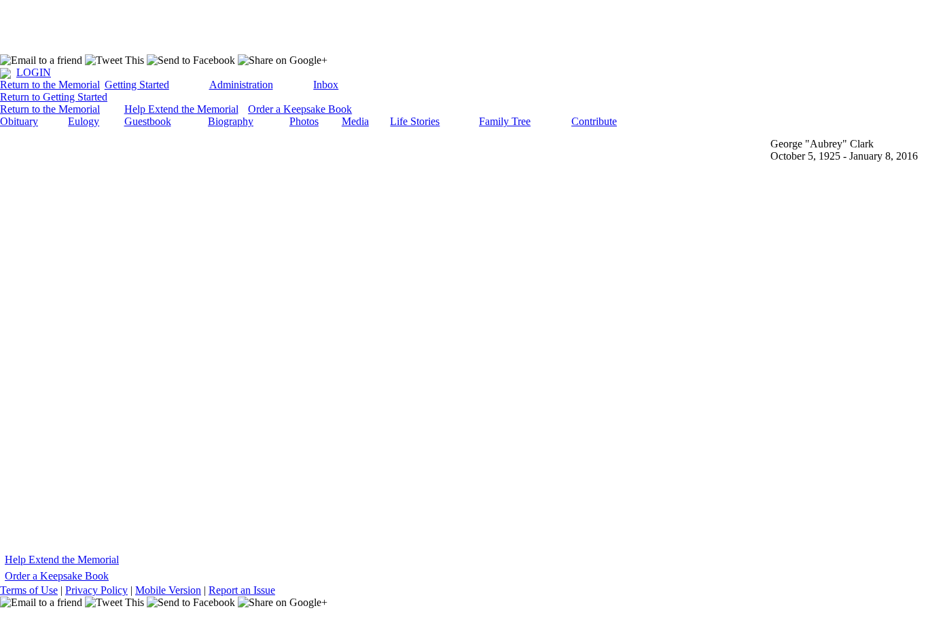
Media (355, 121)
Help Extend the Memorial (181, 109)
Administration (241, 84)
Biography (230, 121)
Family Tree (505, 121)
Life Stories (415, 121)
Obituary (19, 121)
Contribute (594, 121)
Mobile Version (168, 590)
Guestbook (147, 121)
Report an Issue (242, 590)
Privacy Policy (96, 590)
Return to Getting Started (53, 97)
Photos (304, 121)
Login (33, 72)
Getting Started (137, 84)
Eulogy (83, 121)
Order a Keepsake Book (300, 109)
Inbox (325, 84)
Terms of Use (29, 590)
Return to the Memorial (50, 84)
